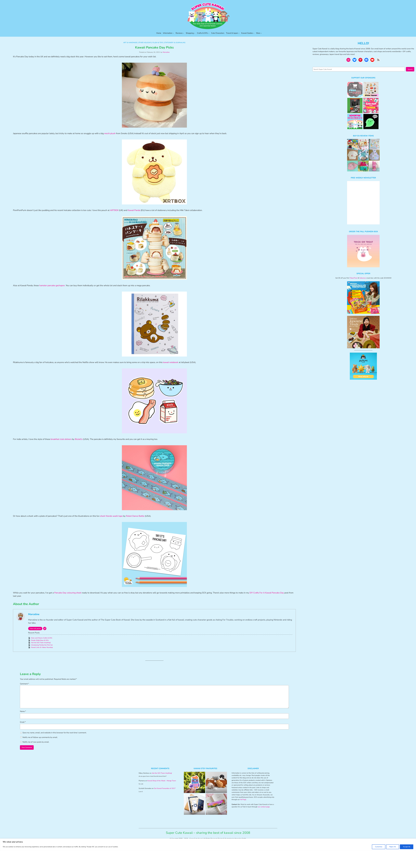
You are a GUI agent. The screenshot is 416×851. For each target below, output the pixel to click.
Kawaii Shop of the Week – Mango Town (161, 781)
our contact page (264, 807)
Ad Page (243, 799)
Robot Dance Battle (135, 516)
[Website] (44, 628)
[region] (208, 845)
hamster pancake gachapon (52, 285)
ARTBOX (114, 210)
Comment (24, 683)
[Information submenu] (173, 33)
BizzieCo (79, 439)
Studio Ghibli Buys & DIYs (40, 640)
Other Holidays (145, 42)
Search (410, 69)
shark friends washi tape (111, 516)
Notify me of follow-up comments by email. (40, 737)
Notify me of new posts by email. (36, 742)
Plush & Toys (157, 42)
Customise (378, 847)
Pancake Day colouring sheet (67, 592)
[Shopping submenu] (194, 33)
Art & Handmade (130, 42)
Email (23, 722)
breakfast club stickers (61, 439)
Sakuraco (362, 278)
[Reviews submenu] (183, 33)
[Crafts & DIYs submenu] (208, 33)
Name (23, 711)
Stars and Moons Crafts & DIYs (41, 638)
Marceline (166, 52)
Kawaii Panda (134, 210)
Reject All (392, 847)
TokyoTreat (354, 278)
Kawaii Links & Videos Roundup (42, 647)
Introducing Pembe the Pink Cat (42, 645)
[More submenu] (261, 33)
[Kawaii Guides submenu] (253, 33)
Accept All (406, 847)
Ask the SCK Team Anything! (41, 643)
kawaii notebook (170, 362)
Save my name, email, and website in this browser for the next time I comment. (55, 732)
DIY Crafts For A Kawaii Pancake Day (266, 592)
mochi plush (109, 133)
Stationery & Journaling (174, 42)
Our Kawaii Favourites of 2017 (165, 788)
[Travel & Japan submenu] (239, 33)
